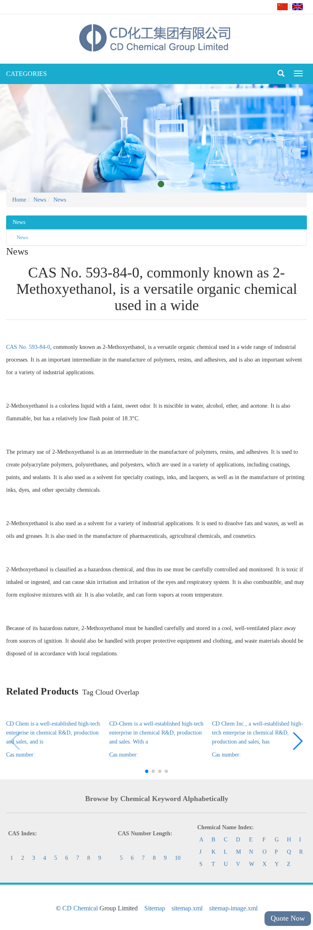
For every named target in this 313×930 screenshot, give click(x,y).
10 (178, 858)
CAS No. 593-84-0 (28, 347)
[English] (297, 6)
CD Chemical (80, 908)
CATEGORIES (26, 73)
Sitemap (154, 908)
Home (19, 200)
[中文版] (282, 6)
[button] (297, 741)
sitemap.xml (187, 908)
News (39, 200)
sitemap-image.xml (233, 908)
